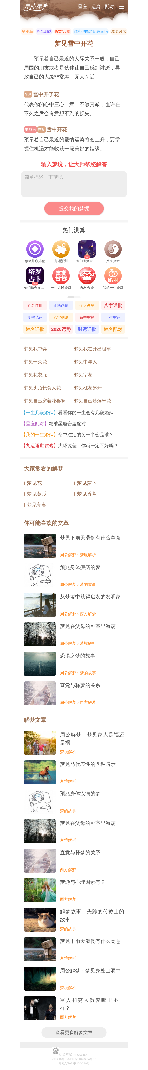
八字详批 (113, 305)
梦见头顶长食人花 (42, 387)
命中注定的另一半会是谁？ (69, 434)
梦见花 (34, 483)
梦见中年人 (85, 361)
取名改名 (118, 31)
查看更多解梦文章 (74, 1032)
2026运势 (61, 329)
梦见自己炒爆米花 (92, 400)
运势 (96, 6)
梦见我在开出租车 (92, 348)
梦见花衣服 (35, 374)
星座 (82, 6)
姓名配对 (113, 329)
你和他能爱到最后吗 (91, 31)
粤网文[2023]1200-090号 (74, 1063)
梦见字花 (83, 374)
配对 (109, 6)
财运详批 (87, 329)
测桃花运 (34, 317)
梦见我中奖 (35, 348)
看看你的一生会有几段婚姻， (71, 412)
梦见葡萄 (37, 505)
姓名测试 (44, 31)
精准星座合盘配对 (55, 423)
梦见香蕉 (87, 494)
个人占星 (87, 305)
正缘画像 (61, 305)
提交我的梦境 (74, 208)
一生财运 (113, 317)
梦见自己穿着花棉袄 (44, 400)
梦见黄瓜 (37, 494)
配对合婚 (62, 31)
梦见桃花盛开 (88, 387)
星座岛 (27, 31)
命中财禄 (87, 317)
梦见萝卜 (87, 483)
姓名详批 (34, 305)
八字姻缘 (61, 317)
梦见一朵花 (35, 361)
